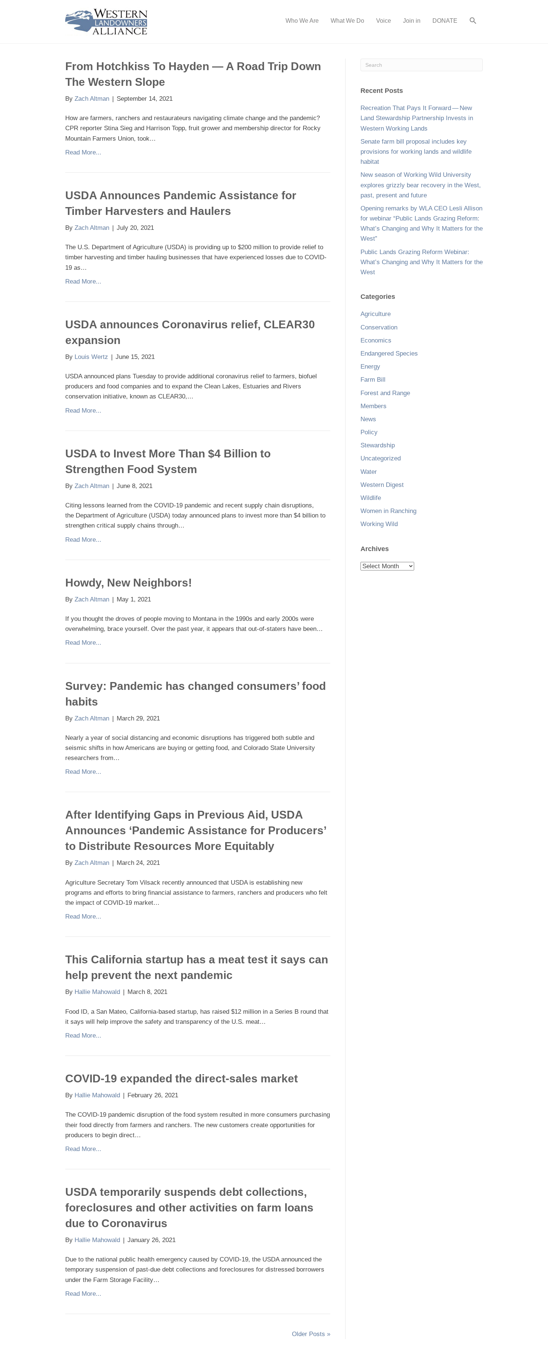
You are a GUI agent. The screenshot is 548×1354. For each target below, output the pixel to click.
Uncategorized (380, 458)
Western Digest (382, 484)
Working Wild (379, 524)
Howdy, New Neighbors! (128, 582)
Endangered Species (389, 353)
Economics (375, 340)
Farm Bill (372, 379)
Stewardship (377, 445)
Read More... (83, 152)
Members (373, 406)
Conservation (378, 327)
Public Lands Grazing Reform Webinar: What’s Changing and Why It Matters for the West (421, 262)
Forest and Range (385, 393)
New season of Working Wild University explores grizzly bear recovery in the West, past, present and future (420, 184)
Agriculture (375, 314)
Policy (369, 432)
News (368, 419)
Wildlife (370, 497)
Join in (412, 21)
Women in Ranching (388, 511)
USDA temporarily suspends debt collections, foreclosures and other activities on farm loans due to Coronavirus (189, 1207)
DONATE (444, 21)
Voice (383, 21)
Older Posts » (311, 1334)
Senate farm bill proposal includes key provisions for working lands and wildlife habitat (416, 151)
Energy (370, 366)
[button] (473, 21)
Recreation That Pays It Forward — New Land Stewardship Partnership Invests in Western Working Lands (416, 118)
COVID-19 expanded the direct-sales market (181, 1078)
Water (368, 471)
